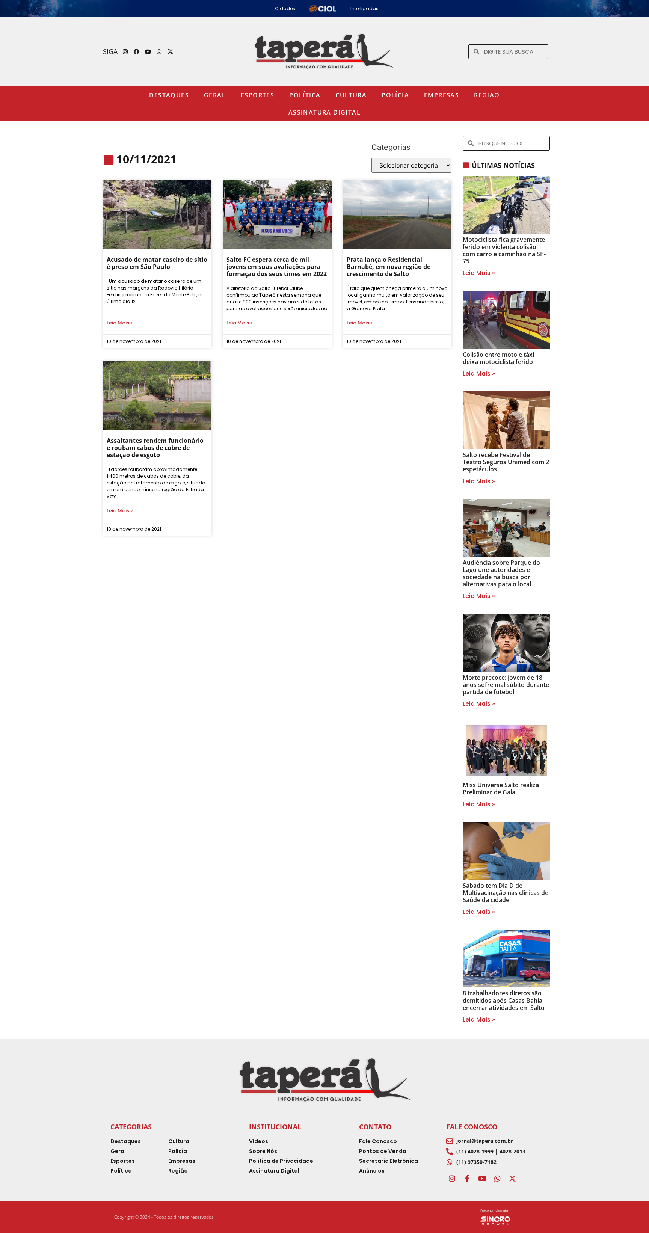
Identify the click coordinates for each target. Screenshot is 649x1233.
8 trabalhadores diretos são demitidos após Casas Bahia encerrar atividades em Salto (504, 1000)
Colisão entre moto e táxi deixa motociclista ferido (498, 358)
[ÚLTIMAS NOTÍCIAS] (466, 165)
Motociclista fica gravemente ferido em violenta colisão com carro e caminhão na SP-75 (504, 250)
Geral (215, 95)
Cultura (351, 95)
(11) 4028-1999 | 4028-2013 (490, 1151)
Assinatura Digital (324, 112)
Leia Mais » (120, 322)
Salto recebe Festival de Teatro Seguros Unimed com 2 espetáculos (506, 462)
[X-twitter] (170, 51)
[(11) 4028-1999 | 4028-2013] (449, 1151)
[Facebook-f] (466, 1178)
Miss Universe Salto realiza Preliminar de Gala (501, 788)
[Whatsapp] (159, 51)
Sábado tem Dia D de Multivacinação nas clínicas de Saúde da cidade (505, 892)
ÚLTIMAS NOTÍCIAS (503, 165)
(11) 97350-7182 (476, 1161)
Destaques (169, 95)
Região (487, 95)
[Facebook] (136, 51)
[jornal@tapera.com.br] (449, 1141)
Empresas (441, 95)
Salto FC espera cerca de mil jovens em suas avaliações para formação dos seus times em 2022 (276, 266)
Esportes (257, 95)
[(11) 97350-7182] (449, 1162)
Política (304, 95)
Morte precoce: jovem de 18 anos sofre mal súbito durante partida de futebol (506, 684)
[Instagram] (125, 51)
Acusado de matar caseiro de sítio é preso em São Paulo (157, 263)
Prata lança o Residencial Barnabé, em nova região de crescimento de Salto (388, 266)
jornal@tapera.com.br (484, 1140)
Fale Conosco (471, 1126)
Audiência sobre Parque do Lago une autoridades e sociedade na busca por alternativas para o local (501, 573)
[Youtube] (148, 51)
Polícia (395, 95)
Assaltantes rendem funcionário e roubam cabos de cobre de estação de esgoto (155, 447)
